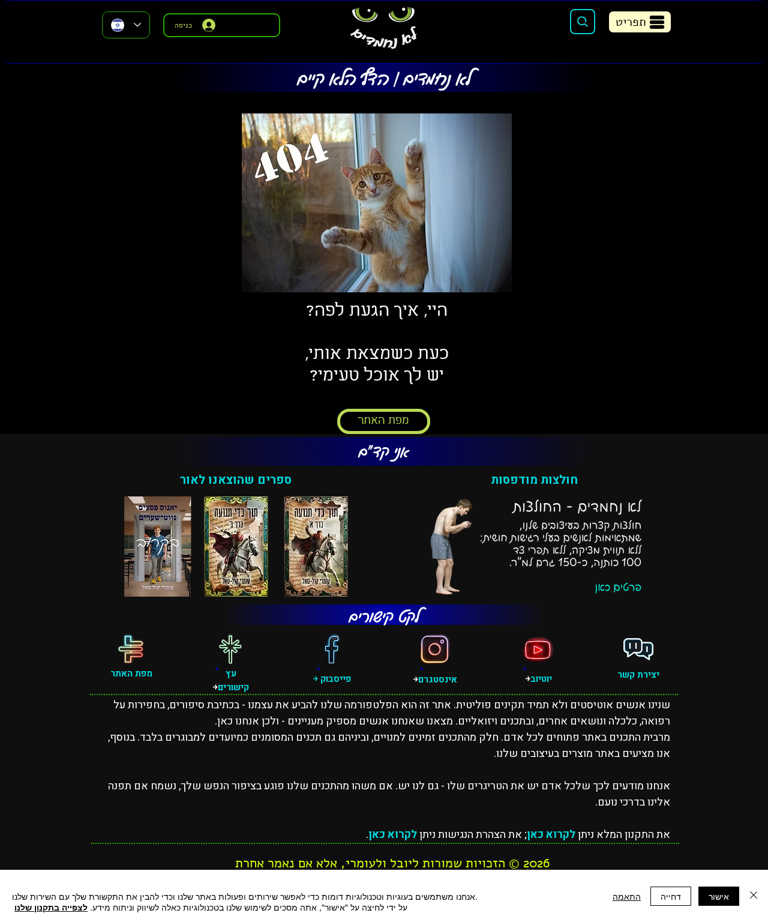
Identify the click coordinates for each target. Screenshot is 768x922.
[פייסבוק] (332, 649)
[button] (640, 21)
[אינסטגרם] (435, 649)
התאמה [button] (627, 896)
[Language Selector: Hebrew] (126, 24)
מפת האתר (131, 673)
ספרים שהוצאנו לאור (236, 480)
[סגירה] (753, 895)
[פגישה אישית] (638, 649)
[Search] (582, 21)
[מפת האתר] (131, 649)
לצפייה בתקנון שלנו (51, 907)
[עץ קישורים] (230, 649)
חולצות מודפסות (534, 480)
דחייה (671, 896)
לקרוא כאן (551, 835)
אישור (719, 896)
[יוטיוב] (538, 649)
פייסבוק (334, 678)
